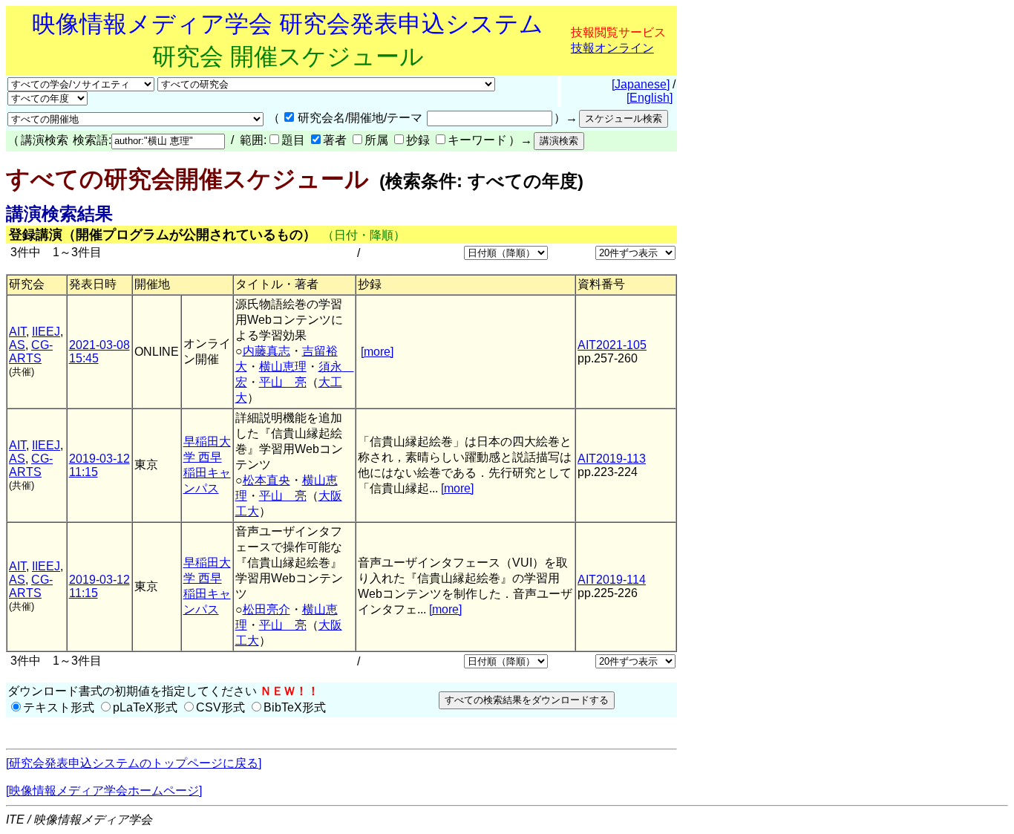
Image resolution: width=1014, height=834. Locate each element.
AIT (17, 331)
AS (17, 345)
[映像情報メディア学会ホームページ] (104, 790)
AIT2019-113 (612, 458)
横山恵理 (283, 366)
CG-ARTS (31, 352)
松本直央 (266, 480)
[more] (377, 351)
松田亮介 (266, 609)
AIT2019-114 (612, 579)
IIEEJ (46, 331)
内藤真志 (266, 351)
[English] (650, 97)
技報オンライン (612, 48)
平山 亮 (283, 382)
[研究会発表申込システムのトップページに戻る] (133, 763)
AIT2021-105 (612, 345)
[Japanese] (641, 84)
